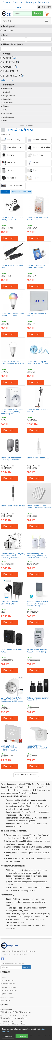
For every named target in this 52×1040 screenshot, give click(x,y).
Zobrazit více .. (7, 80)
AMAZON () (10, 71)
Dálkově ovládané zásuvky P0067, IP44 (38, 699)
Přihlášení (45, 6)
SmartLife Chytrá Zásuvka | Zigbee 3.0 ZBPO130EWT (38, 747)
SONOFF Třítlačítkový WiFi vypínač (37, 315)
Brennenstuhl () (13, 75)
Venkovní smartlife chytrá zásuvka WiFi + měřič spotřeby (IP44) (37, 604)
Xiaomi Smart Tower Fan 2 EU (13, 506)
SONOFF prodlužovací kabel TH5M (12, 267)
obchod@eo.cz (8, 1018)
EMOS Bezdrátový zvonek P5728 (11, 651)
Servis (18, 7)
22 (14, 58)
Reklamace (43, 2)
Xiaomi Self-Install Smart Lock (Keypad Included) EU (11, 459)
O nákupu (18, 2)
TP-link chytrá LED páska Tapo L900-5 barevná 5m (37, 363)
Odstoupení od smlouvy (9, 987)
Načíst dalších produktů (26, 774)
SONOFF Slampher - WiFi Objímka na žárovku (37, 267)
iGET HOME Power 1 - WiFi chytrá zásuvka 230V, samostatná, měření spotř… (12, 700)
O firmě (3, 977)
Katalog (7, 20)
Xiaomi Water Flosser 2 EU (38, 458)
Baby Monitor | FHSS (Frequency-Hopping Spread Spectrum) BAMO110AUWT (38, 556)
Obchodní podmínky (7, 980)
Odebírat (26, 967)
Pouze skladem (8, 31)
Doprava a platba (6, 994)
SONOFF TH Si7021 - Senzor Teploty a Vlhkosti (12, 219)
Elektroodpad (5, 1000)
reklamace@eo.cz (21, 1018)
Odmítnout (8, 1036)
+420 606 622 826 (9, 1016)
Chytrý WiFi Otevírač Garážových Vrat (9, 603)
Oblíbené (5, 191)
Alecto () (9, 58)
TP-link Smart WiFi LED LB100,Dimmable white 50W (12, 363)
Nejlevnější (16, 191)
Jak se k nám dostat (7, 997)
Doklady (30, 2)
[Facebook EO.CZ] (2, 959)
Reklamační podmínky (8, 984)
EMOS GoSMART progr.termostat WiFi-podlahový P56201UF (10, 748)
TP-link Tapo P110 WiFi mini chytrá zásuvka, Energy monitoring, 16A (12, 412)
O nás (6, 2)
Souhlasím (22, 1036)
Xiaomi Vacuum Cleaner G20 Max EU (38, 411)
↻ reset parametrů (26, 125)
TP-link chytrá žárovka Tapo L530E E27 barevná (12, 315)
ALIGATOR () (10, 62)
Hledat (39, 13)
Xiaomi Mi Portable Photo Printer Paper (37, 219)
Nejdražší (27, 191)
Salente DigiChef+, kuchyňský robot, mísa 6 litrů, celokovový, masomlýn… (13, 556)
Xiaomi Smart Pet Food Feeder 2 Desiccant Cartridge (39, 507)
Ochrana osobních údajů (9, 990)
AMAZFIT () (10, 66)
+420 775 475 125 (23, 1016)
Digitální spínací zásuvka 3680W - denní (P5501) (37, 651)
